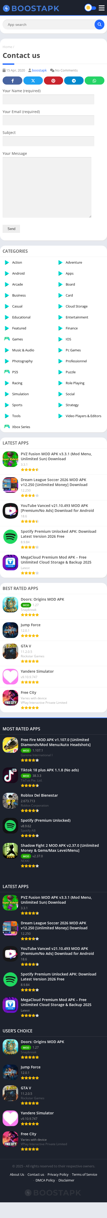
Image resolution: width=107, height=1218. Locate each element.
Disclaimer (66, 1180)
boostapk (39, 70)
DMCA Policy (45, 1180)
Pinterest (53, 80)
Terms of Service (84, 1174)
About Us (17, 1174)
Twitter (33, 80)
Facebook (12, 80)
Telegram (73, 80)
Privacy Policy (58, 1174)
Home (7, 46)
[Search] (99, 24)
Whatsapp (94, 80)
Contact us (36, 1174)
